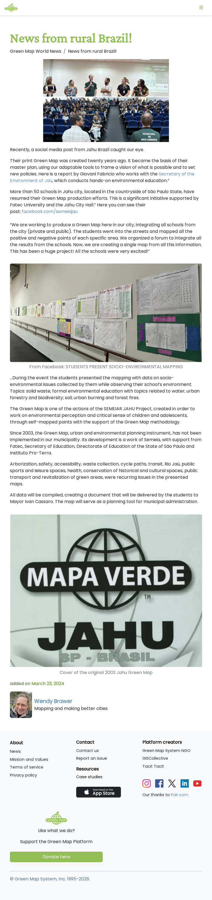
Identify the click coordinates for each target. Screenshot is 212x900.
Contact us (87, 750)
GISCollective (155, 758)
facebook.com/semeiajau (50, 211)
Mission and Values (29, 759)
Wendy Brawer (53, 701)
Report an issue (91, 758)
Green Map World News (35, 51)
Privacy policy (23, 775)
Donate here (56, 857)
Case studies (89, 777)
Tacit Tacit (153, 766)
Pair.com (179, 795)
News (15, 751)
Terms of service (26, 767)
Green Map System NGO (166, 750)
